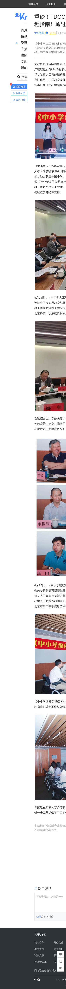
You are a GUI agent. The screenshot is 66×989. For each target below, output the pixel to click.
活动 (24, 67)
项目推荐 (39, 948)
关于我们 (59, 948)
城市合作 (39, 942)
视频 (24, 55)
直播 (24, 48)
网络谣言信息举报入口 (46, 970)
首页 (24, 30)
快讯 (24, 36)
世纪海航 (39, 33)
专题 (24, 61)
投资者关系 (40, 961)
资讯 (24, 42)
